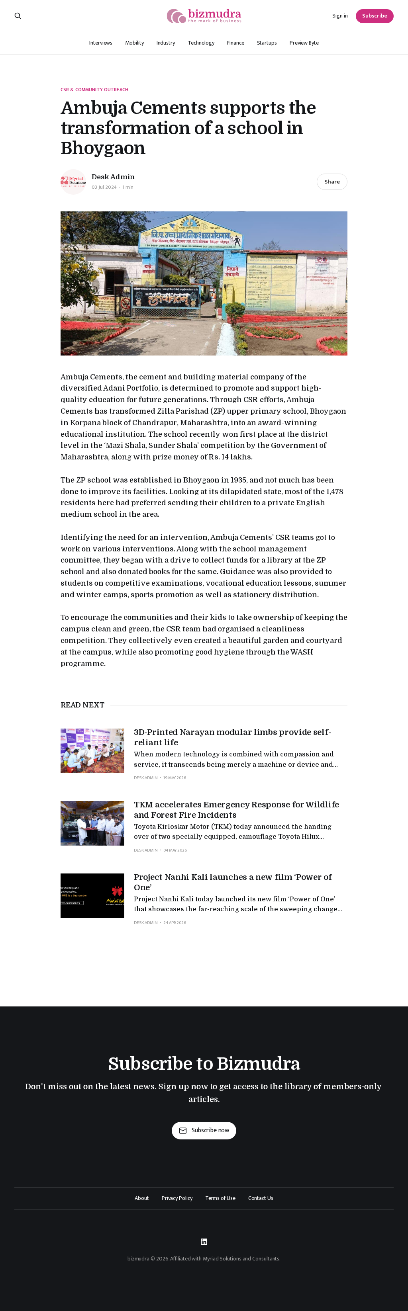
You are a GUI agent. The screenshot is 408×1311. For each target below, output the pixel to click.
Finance (235, 42)
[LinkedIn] (204, 1242)
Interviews (100, 42)
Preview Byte (304, 42)
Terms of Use (220, 1198)
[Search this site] (18, 16)
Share (332, 182)
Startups (267, 42)
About (142, 1198)
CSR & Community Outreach (94, 90)
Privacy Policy (177, 1198)
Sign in (340, 16)
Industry (166, 42)
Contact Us (260, 1198)
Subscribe (374, 15)
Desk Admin (113, 177)
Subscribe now (210, 1130)
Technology (201, 42)
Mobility (134, 42)
